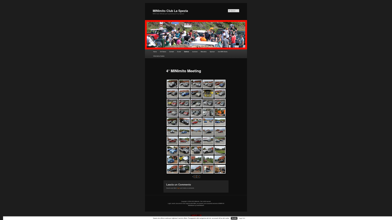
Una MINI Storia (222, 52)
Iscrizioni (195, 52)
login (178, 188)
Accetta (234, 218)
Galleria (186, 52)
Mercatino (204, 52)
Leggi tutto (242, 218)
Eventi (179, 52)
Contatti (171, 52)
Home (155, 52)
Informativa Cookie (158, 56)
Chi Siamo (163, 52)
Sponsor (212, 52)
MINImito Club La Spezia (170, 10)
